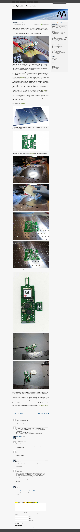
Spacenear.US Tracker (56, 68)
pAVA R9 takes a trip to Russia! (43, 413)
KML (36, 78)
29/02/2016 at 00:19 (23, 469)
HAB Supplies (30, 2)
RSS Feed (60, 22)
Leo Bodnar (22, 77)
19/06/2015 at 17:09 (23, 450)
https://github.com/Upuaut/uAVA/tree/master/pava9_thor (26, 490)
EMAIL (30, 518)
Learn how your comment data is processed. (31, 527)
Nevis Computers (55, 66)
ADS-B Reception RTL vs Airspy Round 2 (58, 32)
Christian (17, 469)
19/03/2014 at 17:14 (23, 441)
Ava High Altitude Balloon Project (24, 6)
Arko (23, 72)
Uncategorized (16, 410)
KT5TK (31, 72)
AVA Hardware (23, 2)
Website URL (31, 520)
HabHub (53, 65)
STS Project (54, 59)
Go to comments (37, 24)
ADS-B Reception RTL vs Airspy (57, 33)
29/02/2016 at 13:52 (24, 486)
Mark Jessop (44, 90)
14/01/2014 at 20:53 (24, 436)
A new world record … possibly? (17, 413)
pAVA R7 (45, 27)
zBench (34, 530)
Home (14, 2)
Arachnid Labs (22, 103)
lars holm (17, 450)
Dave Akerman (54, 58)
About (18, 2)
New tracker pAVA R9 (55, 47)
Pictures (35, 2)
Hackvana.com (31, 153)
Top (58, 530)
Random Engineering (55, 67)
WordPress (38, 530)
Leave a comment (45, 24)
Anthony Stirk (19, 24)
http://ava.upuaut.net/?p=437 (43, 405)
